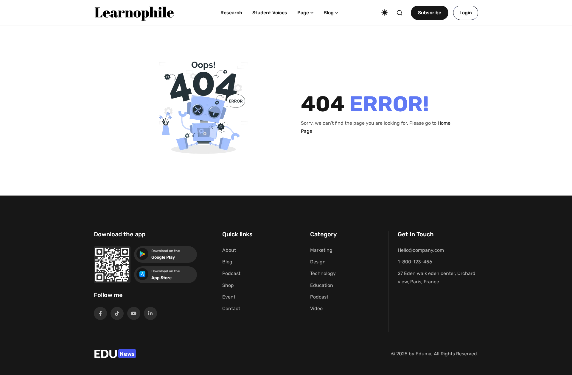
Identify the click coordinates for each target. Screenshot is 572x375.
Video (316, 308)
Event (228, 297)
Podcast (231, 273)
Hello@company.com (421, 250)
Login (465, 12)
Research (231, 12)
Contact (231, 308)
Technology (323, 273)
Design (318, 262)
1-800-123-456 (415, 262)
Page (303, 12)
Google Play (163, 257)
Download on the (165, 251)
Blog (329, 12)
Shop (228, 285)
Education (321, 285)
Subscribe (429, 12)
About (229, 250)
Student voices (269, 12)
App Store (161, 277)
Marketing (321, 250)
